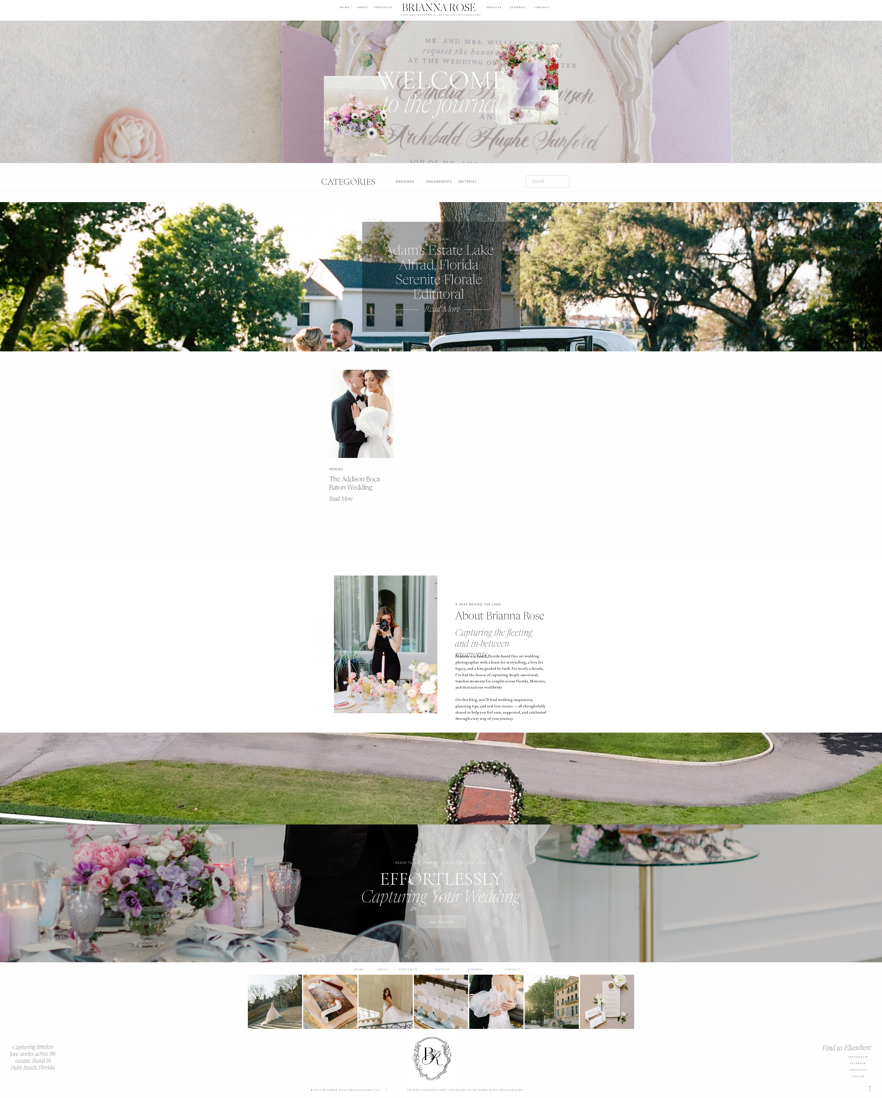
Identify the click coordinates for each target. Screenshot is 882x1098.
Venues (336, 469)
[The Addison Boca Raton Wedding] (361, 414)
